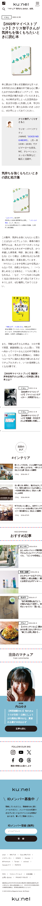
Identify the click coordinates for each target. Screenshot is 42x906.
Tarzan (16, 862)
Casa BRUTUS (25, 855)
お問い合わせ (7, 877)
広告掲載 (29, 874)
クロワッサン (7, 858)
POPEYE (18, 865)
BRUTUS (13, 855)
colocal (26, 862)
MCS (4, 874)
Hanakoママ (6, 865)
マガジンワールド (16, 874)
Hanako (27, 858)
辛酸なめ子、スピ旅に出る (14, 327)
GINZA (18, 858)
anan (4, 855)
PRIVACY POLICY (22, 877)
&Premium (6, 862)
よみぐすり (9, 218)
